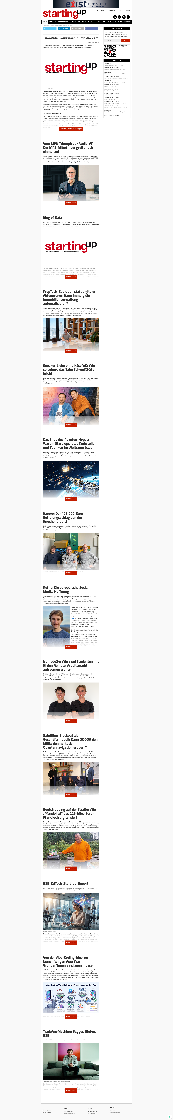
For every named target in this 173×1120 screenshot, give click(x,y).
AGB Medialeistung (68, 1111)
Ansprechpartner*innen (69, 1113)
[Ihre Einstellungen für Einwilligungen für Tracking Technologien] (170, 1117)
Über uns (112, 1107)
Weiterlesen (71, 203)
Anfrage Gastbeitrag (92, 1111)
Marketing (76, 22)
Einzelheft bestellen (46, 1112)
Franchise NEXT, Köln (110, 99)
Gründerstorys (53, 25)
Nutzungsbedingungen (115, 1112)
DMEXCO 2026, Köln (110, 86)
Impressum (112, 1109)
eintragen (125, 40)
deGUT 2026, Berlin (110, 95)
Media (65, 1108)
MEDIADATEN (111, 10)
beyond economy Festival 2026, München (116, 112)
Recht (90, 22)
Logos (111, 1114)
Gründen (52, 22)
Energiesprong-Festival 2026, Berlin (114, 69)
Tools (104, 22)
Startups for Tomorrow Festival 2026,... (115, 74)
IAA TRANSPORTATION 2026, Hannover (116, 78)
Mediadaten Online (68, 1109)
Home (44, 25)
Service (121, 10)
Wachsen (112, 22)
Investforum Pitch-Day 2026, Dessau (114, 82)
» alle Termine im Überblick (112, 115)
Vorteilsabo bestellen (46, 1110)
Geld (84, 22)
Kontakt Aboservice (92, 1109)
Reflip (72, 618)
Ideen (45, 22)
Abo (102, 10)
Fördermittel (64, 22)
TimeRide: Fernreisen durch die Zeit (66, 25)
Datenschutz (112, 1110)
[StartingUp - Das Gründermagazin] (64, 14)
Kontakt (127, 22)
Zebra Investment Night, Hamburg (114, 65)
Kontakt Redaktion (92, 1113)
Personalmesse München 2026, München (116, 107)
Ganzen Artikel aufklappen (71, 129)
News (120, 22)
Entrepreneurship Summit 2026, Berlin (115, 103)
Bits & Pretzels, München (111, 90)
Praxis (97, 22)
